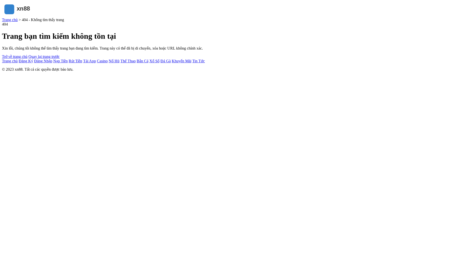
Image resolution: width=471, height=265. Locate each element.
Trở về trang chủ (14, 56)
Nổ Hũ (114, 61)
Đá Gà (165, 61)
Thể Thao (128, 61)
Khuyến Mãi (181, 61)
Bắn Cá (142, 61)
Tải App (89, 61)
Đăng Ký (26, 61)
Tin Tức (198, 61)
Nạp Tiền (60, 61)
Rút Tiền (75, 61)
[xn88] (26, 15)
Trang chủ (10, 20)
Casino (102, 61)
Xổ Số (154, 61)
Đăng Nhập (43, 61)
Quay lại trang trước (44, 56)
